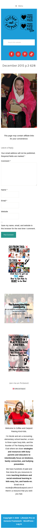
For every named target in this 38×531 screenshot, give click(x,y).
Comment (6, 161)
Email (4, 201)
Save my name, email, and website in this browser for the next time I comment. (18, 227)
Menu (20, 6)
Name (4, 190)
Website (4, 211)
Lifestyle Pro (26, 518)
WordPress (28, 521)
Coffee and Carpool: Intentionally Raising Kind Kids (19, 22)
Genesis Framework (13, 521)
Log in (19, 524)
